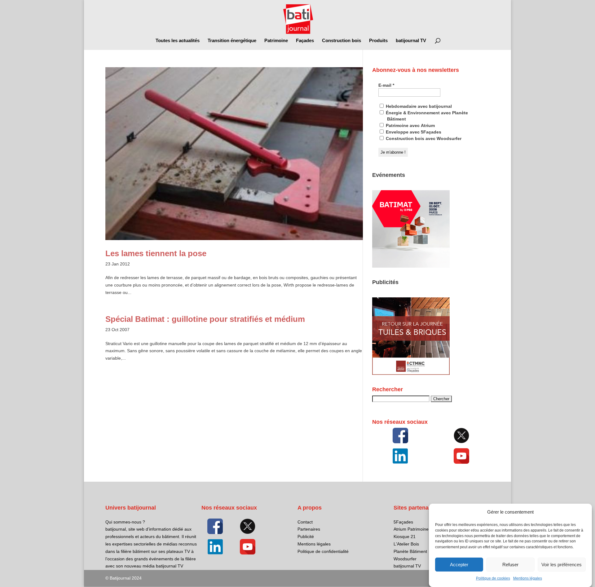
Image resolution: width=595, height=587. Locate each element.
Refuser (510, 564)
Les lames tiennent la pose (155, 253)
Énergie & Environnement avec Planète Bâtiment (426, 115)
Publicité (306, 536)
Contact (305, 521)
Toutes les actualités (178, 40)
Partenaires (309, 529)
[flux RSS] (400, 435)
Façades (305, 40)
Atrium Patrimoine (411, 529)
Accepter (459, 564)
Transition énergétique (232, 40)
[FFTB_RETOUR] (411, 373)
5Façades (403, 521)
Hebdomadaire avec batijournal (418, 106)
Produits (378, 40)
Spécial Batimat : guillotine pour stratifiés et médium (205, 319)
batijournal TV (411, 40)
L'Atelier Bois (406, 543)
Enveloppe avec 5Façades (413, 131)
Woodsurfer (405, 558)
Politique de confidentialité (323, 551)
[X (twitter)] (461, 435)
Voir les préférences (561, 564)
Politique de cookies (493, 578)
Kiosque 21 (405, 536)
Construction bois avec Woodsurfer (423, 138)
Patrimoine (276, 40)
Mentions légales (527, 578)
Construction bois (341, 40)
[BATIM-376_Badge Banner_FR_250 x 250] (411, 266)
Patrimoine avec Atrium (410, 125)
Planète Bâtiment (410, 551)
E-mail (386, 85)
